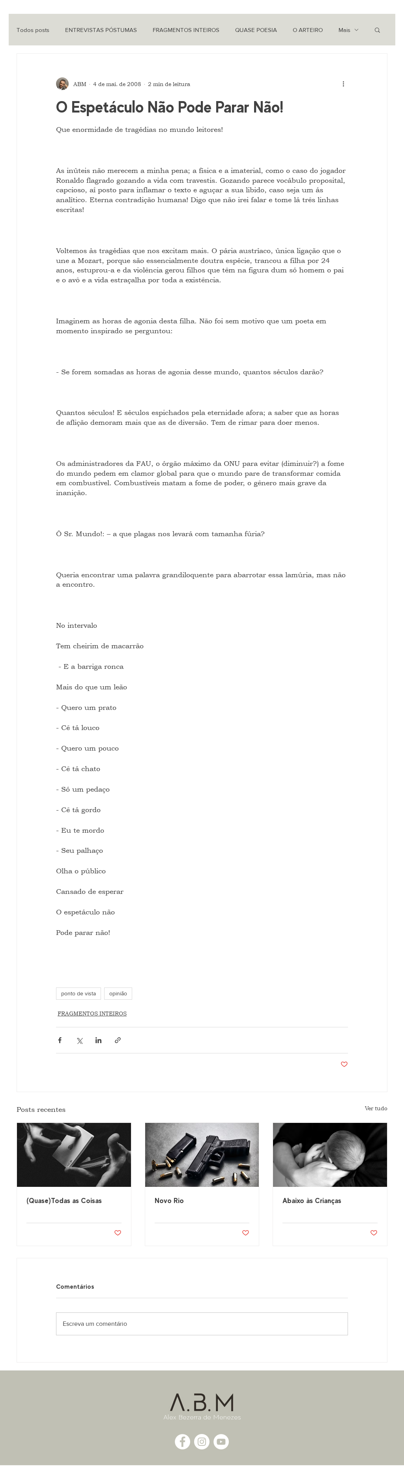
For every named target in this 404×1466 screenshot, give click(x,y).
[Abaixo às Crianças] (330, 1155)
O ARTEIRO (308, 29)
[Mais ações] (343, 83)
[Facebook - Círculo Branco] (182, 1441)
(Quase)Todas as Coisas (64, 1200)
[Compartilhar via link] (118, 1040)
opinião (118, 993)
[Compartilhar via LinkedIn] (98, 1040)
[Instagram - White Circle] (201, 1441)
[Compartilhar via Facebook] (60, 1040)
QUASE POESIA (256, 29)
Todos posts (33, 29)
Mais (344, 29)
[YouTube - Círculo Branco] (221, 1441)
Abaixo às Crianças (311, 1200)
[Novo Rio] (202, 1155)
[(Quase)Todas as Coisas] (74, 1155)
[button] (377, 29)
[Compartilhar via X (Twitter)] (79, 1040)
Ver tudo (376, 1108)
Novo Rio (169, 1200)
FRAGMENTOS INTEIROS (186, 29)
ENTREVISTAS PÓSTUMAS (101, 29)
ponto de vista (78, 993)
